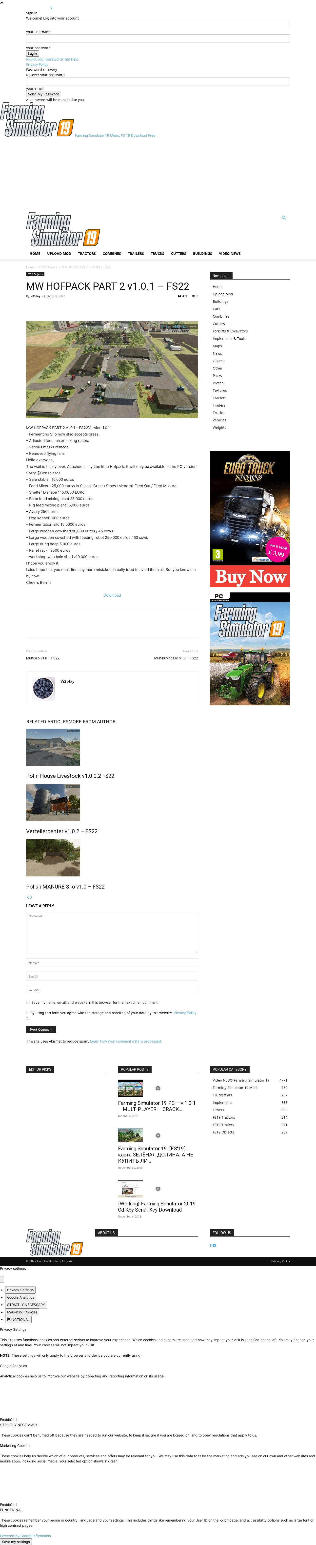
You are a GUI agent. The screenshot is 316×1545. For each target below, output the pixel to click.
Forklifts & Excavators (230, 331)
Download (112, 595)
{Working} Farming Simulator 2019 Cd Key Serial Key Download (157, 1207)
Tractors (87, 253)
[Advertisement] (158, 175)
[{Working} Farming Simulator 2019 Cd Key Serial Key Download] (158, 1188)
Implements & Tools (229, 338)
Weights (219, 427)
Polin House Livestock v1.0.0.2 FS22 (70, 776)
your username (38, 31)
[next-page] (31, 897)
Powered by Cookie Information (25, 1536)
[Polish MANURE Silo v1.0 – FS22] (112, 857)
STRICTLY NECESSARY (26, 1305)
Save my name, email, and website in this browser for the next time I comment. (94, 1002)
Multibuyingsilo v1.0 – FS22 (176, 658)
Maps (217, 346)
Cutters (178, 253)
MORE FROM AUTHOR (92, 721)
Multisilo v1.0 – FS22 (42, 658)
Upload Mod (59, 253)
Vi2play (35, 296)
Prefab (218, 383)
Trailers (136, 253)
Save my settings (16, 1542)
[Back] (51, 7)
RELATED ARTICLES (47, 721)
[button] (284, 218)
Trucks (157, 253)
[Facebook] (31, 307)
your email (35, 88)
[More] (54, 307)
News (217, 353)
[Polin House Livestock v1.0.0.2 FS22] (112, 747)
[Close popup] (2, 1279)
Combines (112, 253)
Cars (216, 308)
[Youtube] (214, 1245)
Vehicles (219, 420)
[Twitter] (42, 307)
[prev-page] (28, 897)
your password (38, 47)
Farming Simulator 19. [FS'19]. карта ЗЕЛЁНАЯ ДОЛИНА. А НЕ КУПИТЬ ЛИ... (155, 1155)
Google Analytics (20, 1297)
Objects (219, 360)
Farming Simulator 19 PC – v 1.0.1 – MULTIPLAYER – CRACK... (157, 1106)
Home (35, 253)
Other (217, 368)
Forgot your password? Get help (52, 59)
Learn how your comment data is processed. (126, 1041)
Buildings (202, 253)
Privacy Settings (20, 1290)
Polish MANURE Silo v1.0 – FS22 (65, 887)
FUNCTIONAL (18, 1319)
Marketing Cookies (22, 1312)
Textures (220, 390)
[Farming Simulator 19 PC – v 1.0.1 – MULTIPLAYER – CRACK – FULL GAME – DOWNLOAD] (158, 1088)
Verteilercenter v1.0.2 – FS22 (62, 831)
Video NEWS (230, 253)
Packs (217, 375)
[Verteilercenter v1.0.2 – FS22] (112, 802)
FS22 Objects (48, 267)
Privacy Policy (37, 64)
